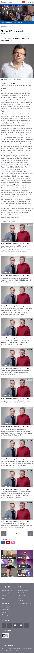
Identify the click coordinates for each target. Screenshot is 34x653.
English (30, 648)
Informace (4, 26)
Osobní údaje (12, 648)
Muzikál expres (6, 40)
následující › (30, 533)
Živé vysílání (5, 607)
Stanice (4, 595)
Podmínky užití (21, 648)
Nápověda (21, 593)
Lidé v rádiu (21, 595)
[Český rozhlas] (6, 2)
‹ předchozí (3, 533)
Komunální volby (7, 593)
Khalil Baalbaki (8, 79)
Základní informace (8, 22)
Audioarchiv (5, 609)
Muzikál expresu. (20, 185)
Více (20, 22)
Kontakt (20, 601)
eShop (4, 598)
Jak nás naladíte (23, 590)
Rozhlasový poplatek (24, 603)
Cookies (3, 648)
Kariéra (20, 598)
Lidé (9, 26)
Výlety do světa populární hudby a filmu (15, 243)
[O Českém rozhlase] (17, 12)
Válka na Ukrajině (7, 590)
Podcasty (5, 612)
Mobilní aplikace (7, 615)
